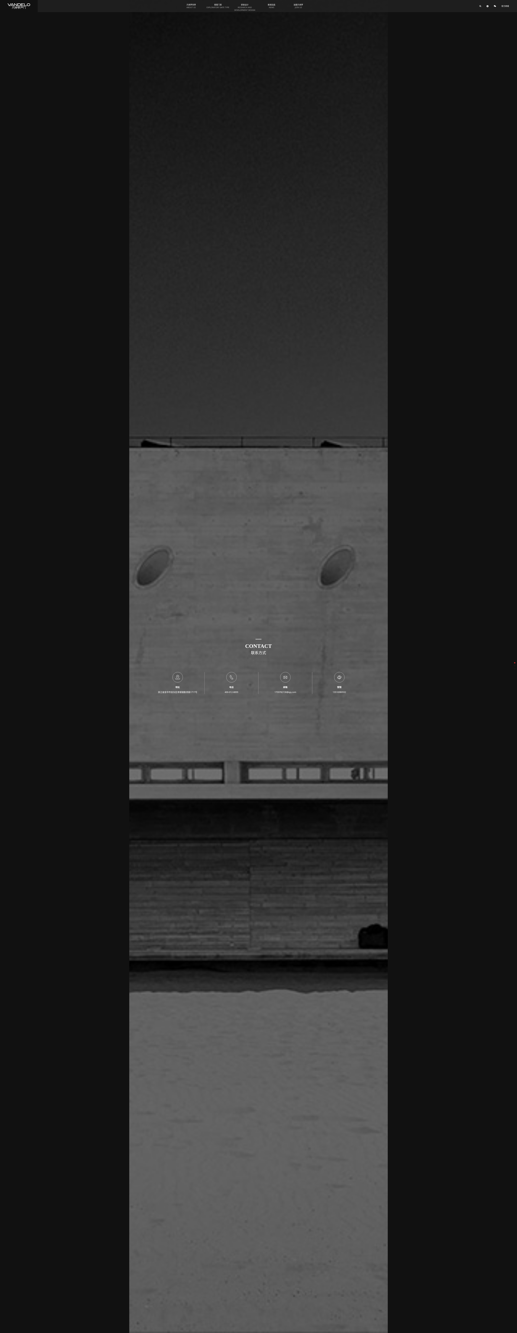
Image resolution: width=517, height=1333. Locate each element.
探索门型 (218, 6)
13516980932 (339, 692)
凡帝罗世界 (191, 6)
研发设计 (244, 7)
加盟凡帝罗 (298, 6)
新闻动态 (271, 6)
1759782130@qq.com (285, 692)
